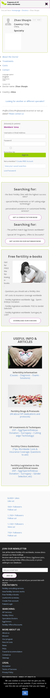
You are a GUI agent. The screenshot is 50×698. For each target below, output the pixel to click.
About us (5, 633)
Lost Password (10, 170)
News (4, 645)
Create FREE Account (25, 161)
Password (7, 140)
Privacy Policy (7, 672)
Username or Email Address (14, 133)
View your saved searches (15, 166)
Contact (5, 69)
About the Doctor (10, 56)
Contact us (6, 655)
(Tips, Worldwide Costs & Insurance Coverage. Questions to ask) (25, 450)
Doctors (25, 10)
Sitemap (5, 658)
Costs (5, 65)
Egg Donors (6, 621)
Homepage (16, 10)
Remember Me (9, 152)
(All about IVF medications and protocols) (25, 414)
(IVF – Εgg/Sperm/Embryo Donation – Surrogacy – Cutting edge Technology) (25, 431)
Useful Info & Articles (10, 598)
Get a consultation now (25, 217)
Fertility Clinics (7, 615)
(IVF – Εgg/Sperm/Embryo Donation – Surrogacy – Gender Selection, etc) (25, 471)
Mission (5, 636)
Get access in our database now (25, 241)
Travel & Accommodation (12, 651)
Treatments (7, 61)
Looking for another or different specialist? (25, 101)
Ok (25, 693)
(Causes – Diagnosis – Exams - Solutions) (25, 375)
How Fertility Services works (13, 591)
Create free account (10, 601)
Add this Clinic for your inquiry (13, 41)
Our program (7, 639)
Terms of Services (9, 669)
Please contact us (16, 113)
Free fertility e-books (10, 594)
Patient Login (7, 604)
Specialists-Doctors (10, 618)
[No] (46, 687)
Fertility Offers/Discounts (12, 624)
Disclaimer (6, 666)
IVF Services (7, 612)
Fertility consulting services (13, 588)
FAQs (4, 648)
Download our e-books (25, 320)
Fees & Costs (7, 642)
